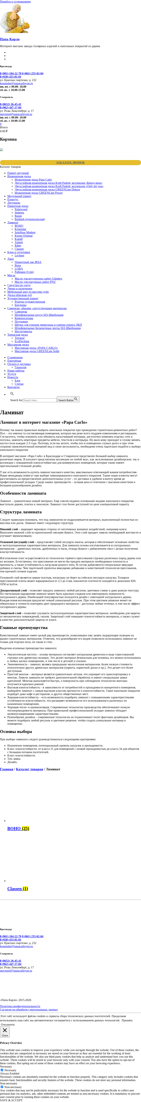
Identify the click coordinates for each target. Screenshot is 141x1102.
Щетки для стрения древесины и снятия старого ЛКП (48, 324)
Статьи (19, 383)
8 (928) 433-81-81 (10, 76)
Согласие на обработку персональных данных (29, 1009)
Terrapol (19, 338)
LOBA (19, 268)
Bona (18, 265)
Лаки (10, 258)
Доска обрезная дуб (19, 295)
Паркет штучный (18, 173)
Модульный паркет (19, 196)
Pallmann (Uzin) (24, 272)
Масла (11, 275)
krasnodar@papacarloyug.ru (16, 83)
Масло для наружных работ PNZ (35, 281)
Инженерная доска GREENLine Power (39, 192)
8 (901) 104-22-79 (11, 73)
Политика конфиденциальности (20, 1006)
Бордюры (20, 305)
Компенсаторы (24, 318)
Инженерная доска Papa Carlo (33, 179)
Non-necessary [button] (8, 1083)
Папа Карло (10, 39)
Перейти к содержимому (15, 1)
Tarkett (19, 242)
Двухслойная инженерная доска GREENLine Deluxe (47, 189)
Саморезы (21, 311)
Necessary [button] (6, 1066)
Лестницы (13, 202)
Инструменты (23, 331)
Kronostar (20, 229)
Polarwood (21, 209)
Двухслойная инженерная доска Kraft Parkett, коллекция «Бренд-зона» (58, 182)
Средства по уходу (19, 285)
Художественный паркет (22, 298)
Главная (6, 769)
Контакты (13, 387)
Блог (18, 380)
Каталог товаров (29, 769)
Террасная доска (17, 334)
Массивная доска (18, 344)
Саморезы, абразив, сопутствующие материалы (37, 308)
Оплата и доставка (19, 364)
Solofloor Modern (25, 232)
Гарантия (20, 367)
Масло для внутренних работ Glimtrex (38, 278)
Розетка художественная (30, 301)
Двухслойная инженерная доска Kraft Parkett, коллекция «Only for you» (59, 186)
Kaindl (19, 239)
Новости (12, 377)
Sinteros (19, 212)
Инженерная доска (19, 176)
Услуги (11, 373)
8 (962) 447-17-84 (10, 107)
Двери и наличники (19, 288)
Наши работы (15, 370)
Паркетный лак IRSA (28, 262)
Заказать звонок (70, 162)
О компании (15, 357)
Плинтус (12, 199)
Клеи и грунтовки (18, 252)
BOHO (19, 225)
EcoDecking (22, 341)
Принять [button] (127, 1020)
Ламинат (12, 222)
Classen (19, 248)
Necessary (10, 1070)
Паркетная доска (17, 206)
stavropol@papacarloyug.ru (16, 114)
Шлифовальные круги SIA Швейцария (39, 314)
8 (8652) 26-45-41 (10, 104)
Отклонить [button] (8, 1024)
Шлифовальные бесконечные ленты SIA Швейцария (48, 328)
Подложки (21, 321)
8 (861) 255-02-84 (32, 73)
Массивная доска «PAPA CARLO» (36, 347)
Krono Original (23, 235)
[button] (12, 394)
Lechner (19, 255)
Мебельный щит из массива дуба (28, 291)
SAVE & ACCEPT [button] (11, 1100)
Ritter (18, 245)
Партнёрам (14, 360)
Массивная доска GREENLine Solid (37, 351)
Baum (18, 215)
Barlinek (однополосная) (30, 219)
